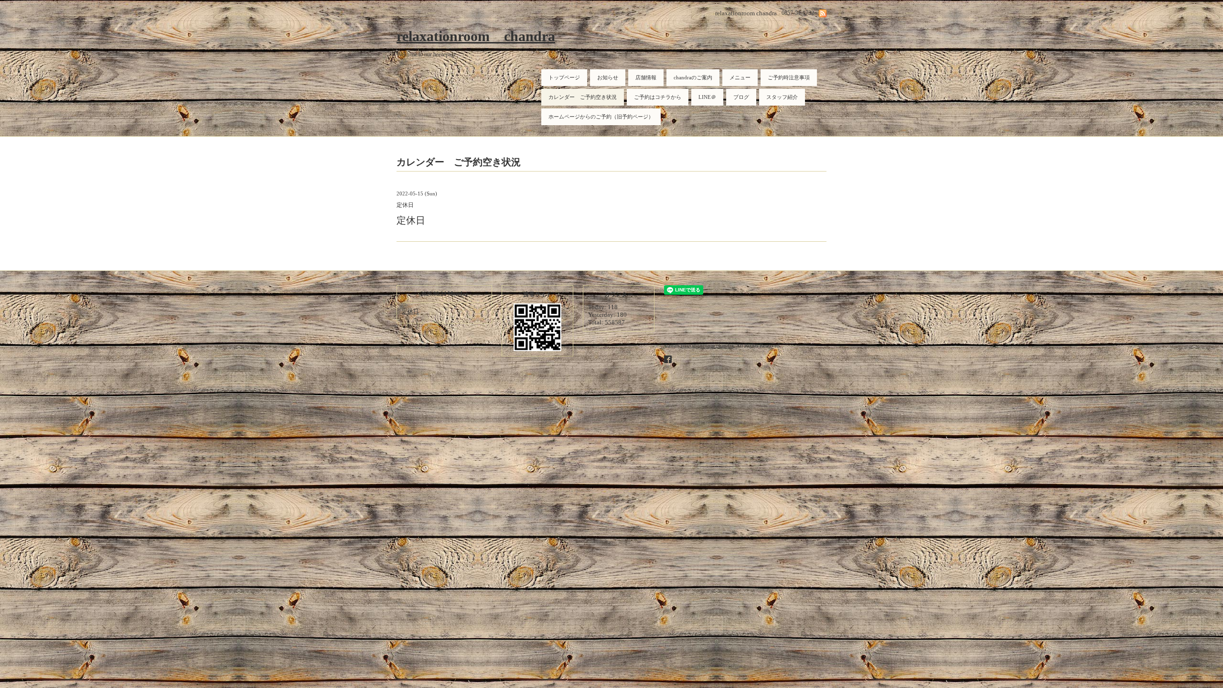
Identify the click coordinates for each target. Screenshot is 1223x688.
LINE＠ (707, 97)
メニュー (740, 77)
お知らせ (607, 77)
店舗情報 (645, 77)
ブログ (741, 97)
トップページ (564, 77)
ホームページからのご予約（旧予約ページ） (601, 116)
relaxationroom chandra (476, 36)
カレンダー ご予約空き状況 (582, 97)
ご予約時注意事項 (789, 77)
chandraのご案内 (693, 77)
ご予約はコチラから (657, 97)
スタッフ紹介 (782, 97)
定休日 (410, 311)
